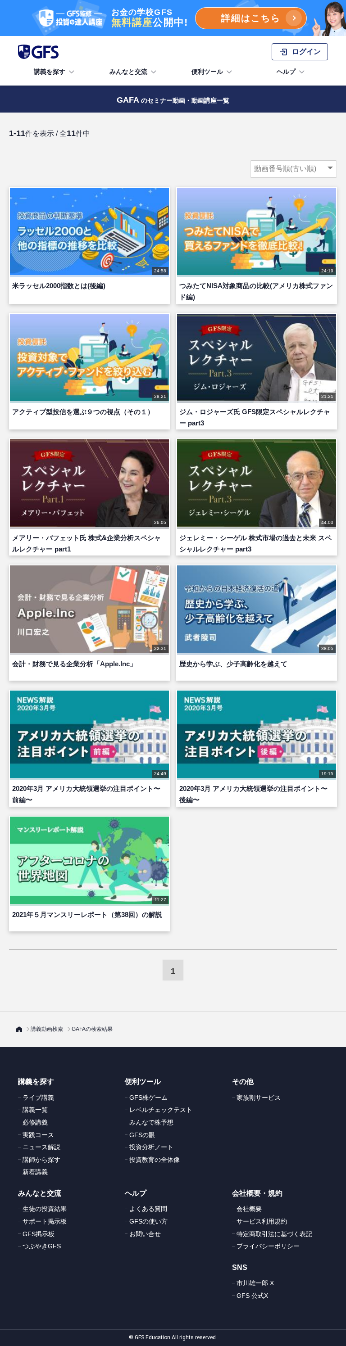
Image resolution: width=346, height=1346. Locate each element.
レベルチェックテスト (160, 1109)
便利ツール (207, 71)
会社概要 (249, 1208)
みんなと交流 (128, 71)
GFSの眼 (142, 1134)
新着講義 (35, 1171)
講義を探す (49, 71)
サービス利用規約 (262, 1221)
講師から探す (41, 1159)
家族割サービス (259, 1097)
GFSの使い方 (148, 1221)
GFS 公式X (252, 1295)
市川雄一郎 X (255, 1283)
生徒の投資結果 (45, 1208)
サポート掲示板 (45, 1221)
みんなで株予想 (151, 1122)
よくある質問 (148, 1208)
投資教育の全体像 (154, 1159)
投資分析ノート (151, 1147)
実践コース (38, 1134)
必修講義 (35, 1122)
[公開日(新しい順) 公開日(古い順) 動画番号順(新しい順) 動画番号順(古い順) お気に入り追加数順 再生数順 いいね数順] (293, 168)
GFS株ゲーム (148, 1097)
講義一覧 (35, 1109)
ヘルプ (286, 71)
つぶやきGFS (42, 1246)
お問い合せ (145, 1234)
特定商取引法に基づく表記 (274, 1234)
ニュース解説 (41, 1147)
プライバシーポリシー (268, 1246)
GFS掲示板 (39, 1234)
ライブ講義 (38, 1097)
